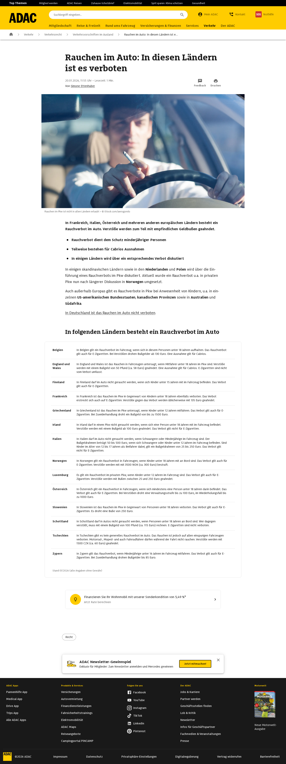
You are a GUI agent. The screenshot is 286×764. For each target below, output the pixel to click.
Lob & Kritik (188, 713)
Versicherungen (71, 692)
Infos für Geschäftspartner (197, 727)
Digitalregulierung (186, 756)
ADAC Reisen (74, 3)
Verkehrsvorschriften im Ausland (93, 34)
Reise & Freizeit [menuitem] (88, 26)
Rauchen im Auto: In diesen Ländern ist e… (151, 34)
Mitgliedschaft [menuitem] (60, 26)
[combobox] (118, 14)
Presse (184, 741)
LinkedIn (138, 723)
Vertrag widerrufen (229, 756)
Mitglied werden (48, 3)
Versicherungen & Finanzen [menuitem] (160, 26)
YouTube (139, 700)
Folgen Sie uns (135, 685)
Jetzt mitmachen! (195, 663)
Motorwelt (260, 685)
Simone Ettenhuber (83, 86)
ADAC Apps (12, 685)
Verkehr (28, 34)
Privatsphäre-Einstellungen (139, 756)
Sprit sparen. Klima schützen (167, 3)
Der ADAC (185, 685)
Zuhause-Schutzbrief (102, 3)
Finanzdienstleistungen (76, 706)
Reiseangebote (71, 734)
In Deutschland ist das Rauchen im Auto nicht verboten (110, 313)
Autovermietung (71, 699)
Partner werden (190, 699)
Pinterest (139, 731)
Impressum (60, 756)
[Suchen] (182, 15)
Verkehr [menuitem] (210, 26)
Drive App (12, 706)
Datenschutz (94, 756)
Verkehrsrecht (53, 34)
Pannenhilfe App (16, 692)
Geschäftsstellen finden (196, 706)
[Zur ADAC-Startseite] (22, 18)
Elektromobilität (133, 3)
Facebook (139, 692)
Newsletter (187, 720)
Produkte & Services (72, 685)
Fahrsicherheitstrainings (76, 713)
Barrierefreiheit (270, 756)
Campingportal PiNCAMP (77, 741)
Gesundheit (198, 3)
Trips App (12, 713)
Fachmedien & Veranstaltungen (200, 734)
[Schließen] (218, 660)
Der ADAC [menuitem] (228, 26)
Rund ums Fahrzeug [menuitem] (120, 26)
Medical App (14, 699)
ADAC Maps (68, 727)
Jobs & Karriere (190, 692)
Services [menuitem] (192, 26)
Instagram (140, 708)
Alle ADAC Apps (16, 720)
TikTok (137, 715)
